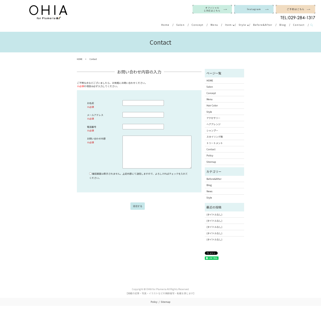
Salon (180, 24)
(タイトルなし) (214, 214)
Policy (209, 155)
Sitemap (211, 161)
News (209, 191)
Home (165, 24)
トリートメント (214, 143)
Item (228, 24)
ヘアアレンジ (213, 124)
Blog (282, 24)
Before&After (262, 24)
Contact (299, 24)
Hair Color (212, 105)
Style (242, 24)
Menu (214, 24)
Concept (198, 24)
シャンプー (212, 130)
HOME (79, 59)
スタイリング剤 (214, 136)
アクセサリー (213, 118)
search (311, 25)
